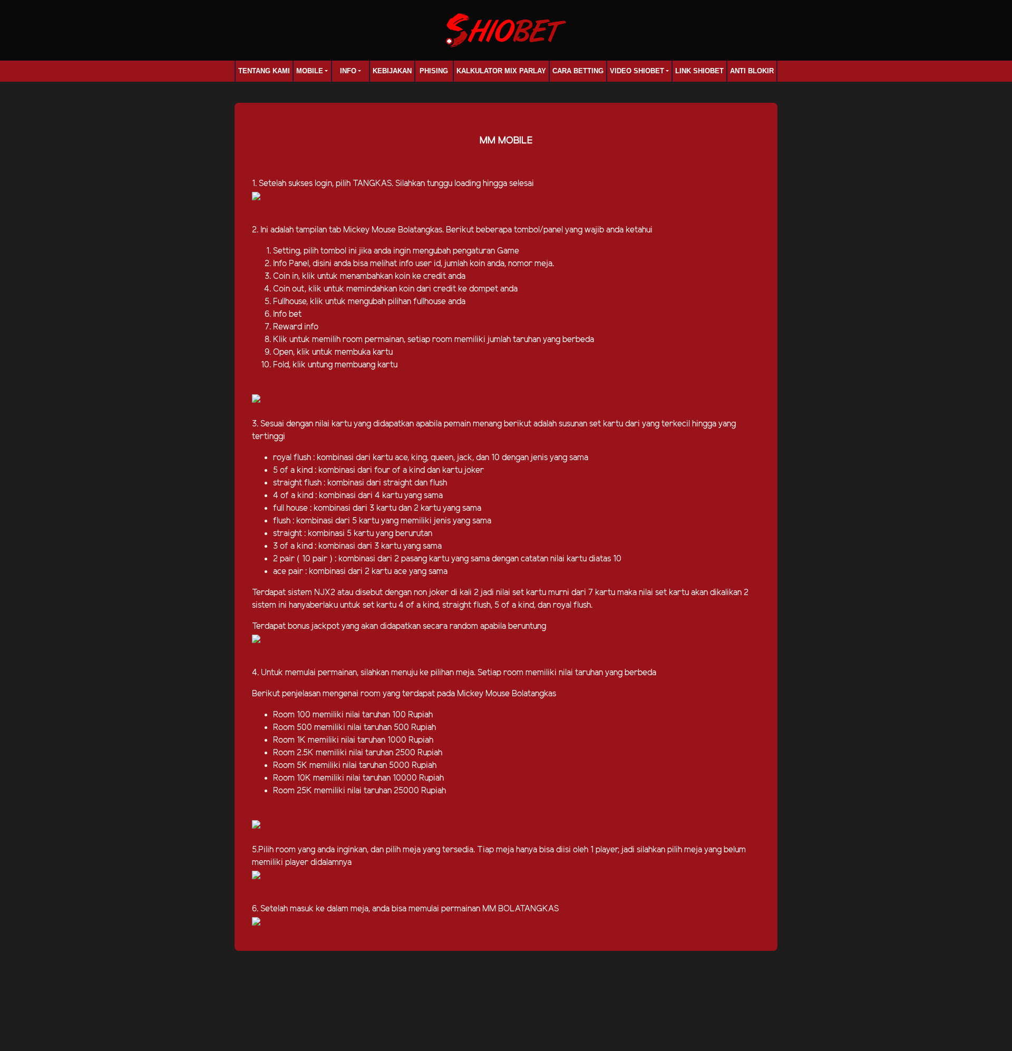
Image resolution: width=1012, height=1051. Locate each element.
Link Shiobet (699, 71)
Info (348, 71)
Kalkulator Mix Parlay (501, 71)
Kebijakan (392, 71)
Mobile (309, 71)
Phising (434, 71)
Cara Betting (578, 71)
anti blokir (752, 71)
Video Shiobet (637, 71)
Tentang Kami (264, 71)
